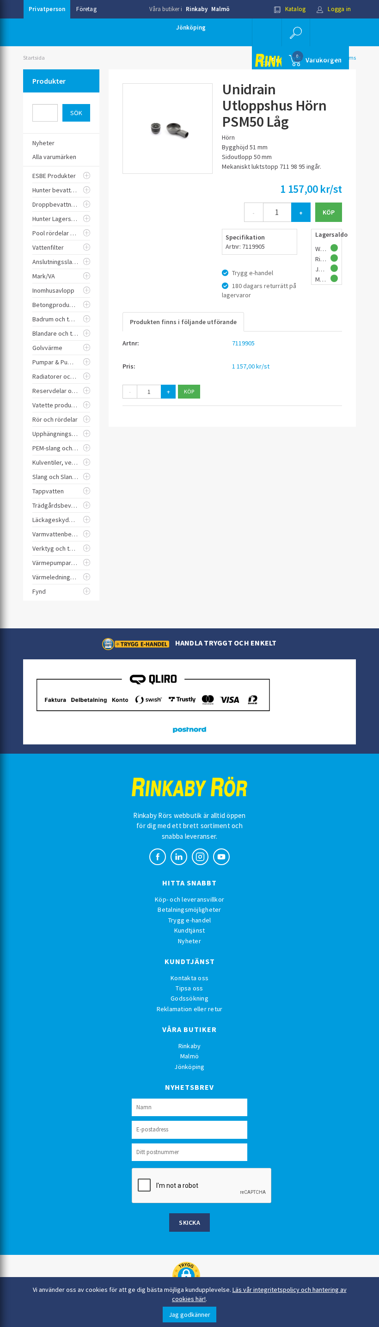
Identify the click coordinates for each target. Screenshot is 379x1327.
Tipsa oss (189, 988)
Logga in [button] (338, 9)
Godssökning (189, 998)
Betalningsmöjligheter (189, 909)
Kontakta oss (189, 978)
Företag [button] (86, 9)
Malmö (220, 9)
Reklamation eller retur (190, 1009)
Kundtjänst (189, 930)
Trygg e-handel (189, 920)
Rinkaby (197, 9)
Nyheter (189, 941)
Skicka (189, 1222)
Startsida (34, 57)
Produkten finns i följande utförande (183, 322)
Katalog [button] (295, 9)
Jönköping (191, 27)
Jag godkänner (189, 1314)
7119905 (243, 343)
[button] (296, 32)
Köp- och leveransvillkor (189, 899)
